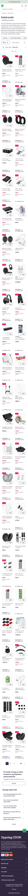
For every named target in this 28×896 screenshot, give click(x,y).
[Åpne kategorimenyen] (25, 6)
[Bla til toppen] (24, 830)
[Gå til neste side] (24, 763)
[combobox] (14, 9)
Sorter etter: (8, 47)
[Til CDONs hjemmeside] (2, 6)
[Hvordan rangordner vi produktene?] (3, 47)
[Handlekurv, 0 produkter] (22, 6)
